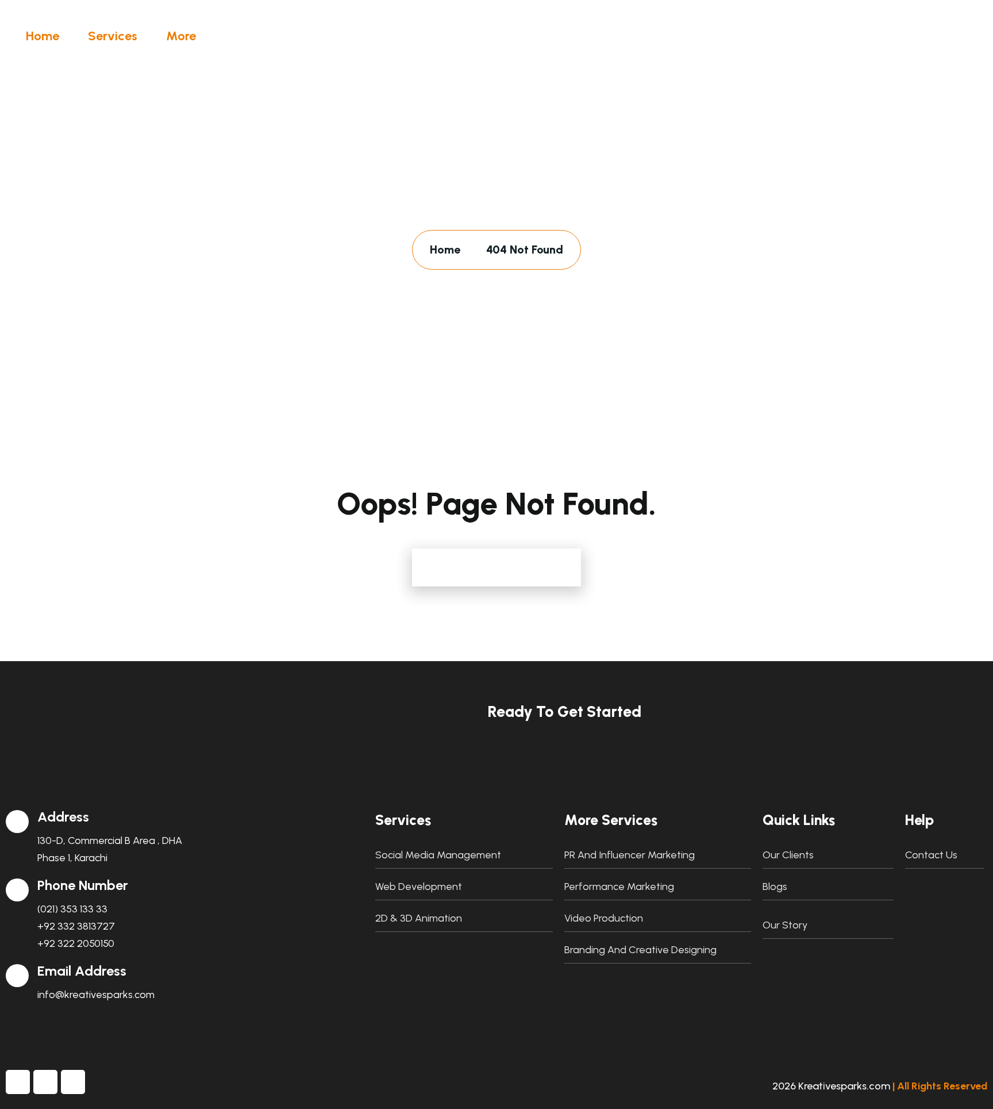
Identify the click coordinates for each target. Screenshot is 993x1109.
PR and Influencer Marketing (629, 855)
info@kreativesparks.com (96, 994)
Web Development (418, 886)
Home (42, 36)
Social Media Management (438, 855)
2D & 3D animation (418, 918)
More (181, 36)
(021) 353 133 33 (72, 909)
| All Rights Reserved (939, 1086)
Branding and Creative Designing (640, 949)
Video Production (603, 918)
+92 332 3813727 (76, 926)
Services (112, 36)
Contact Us (931, 855)
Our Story (785, 925)
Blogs (775, 886)
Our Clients (788, 855)
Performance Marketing (619, 886)
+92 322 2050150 (75, 943)
